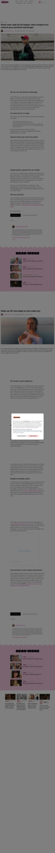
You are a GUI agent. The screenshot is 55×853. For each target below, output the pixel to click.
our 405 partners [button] (26, 421)
